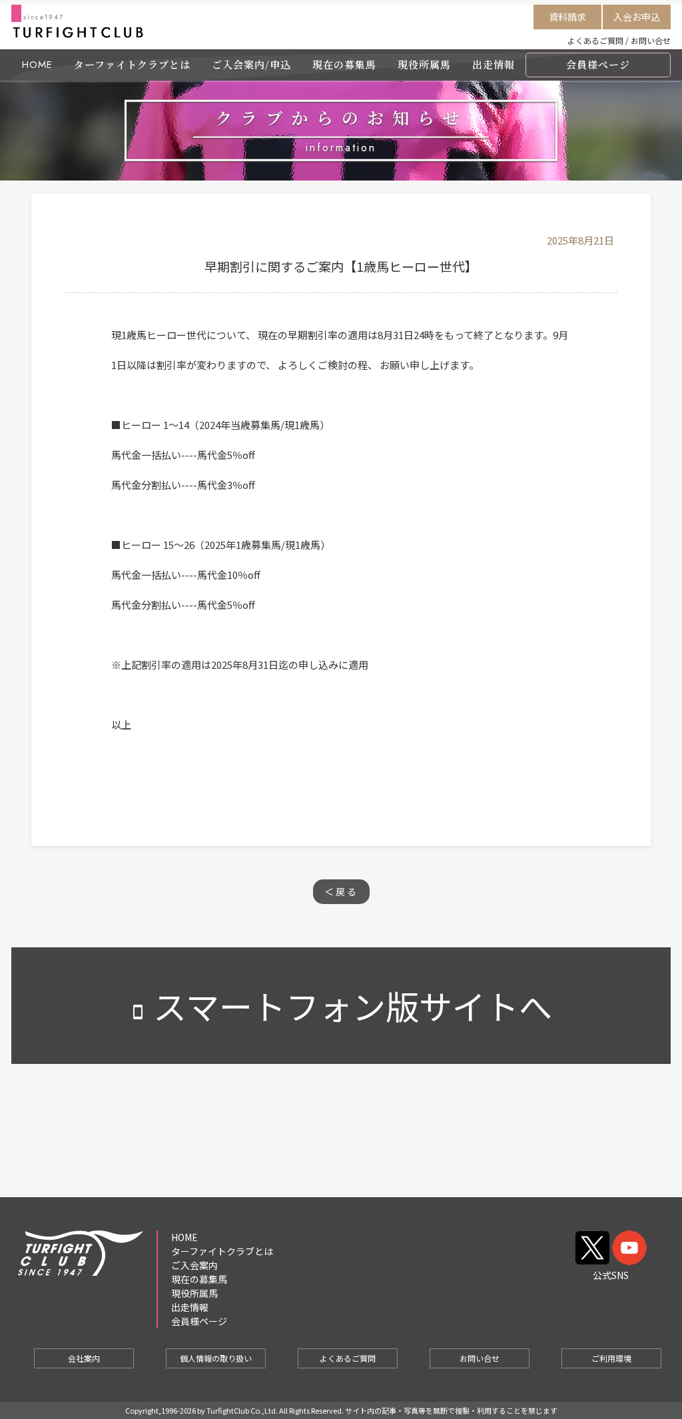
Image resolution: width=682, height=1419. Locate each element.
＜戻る (341, 891)
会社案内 (84, 1358)
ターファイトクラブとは (132, 64)
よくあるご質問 (595, 40)
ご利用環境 (611, 1358)
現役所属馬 (424, 64)
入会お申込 (636, 16)
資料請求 (567, 16)
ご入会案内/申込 (251, 64)
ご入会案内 (194, 1265)
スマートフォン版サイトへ (341, 1005)
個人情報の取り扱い (216, 1358)
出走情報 (493, 64)
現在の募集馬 (344, 64)
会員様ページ (598, 64)
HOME (37, 64)
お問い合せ (651, 40)
